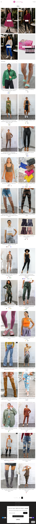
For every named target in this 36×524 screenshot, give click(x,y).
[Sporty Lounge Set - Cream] (7, 308)
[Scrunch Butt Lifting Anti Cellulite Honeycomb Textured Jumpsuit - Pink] (25, 278)
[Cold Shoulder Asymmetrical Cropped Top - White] (26, 340)
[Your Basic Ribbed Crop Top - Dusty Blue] (10, 246)
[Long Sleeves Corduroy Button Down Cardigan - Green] (8, 431)
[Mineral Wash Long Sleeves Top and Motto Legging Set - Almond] (27, 431)
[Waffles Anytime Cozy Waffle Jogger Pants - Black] (9, 277)
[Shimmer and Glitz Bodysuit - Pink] (10, 185)
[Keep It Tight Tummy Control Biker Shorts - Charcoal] (26, 239)
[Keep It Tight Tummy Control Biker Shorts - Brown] (27, 239)
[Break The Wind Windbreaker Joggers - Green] (26, 309)
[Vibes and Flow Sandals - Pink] (9, 339)
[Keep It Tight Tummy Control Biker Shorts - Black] (25, 239)
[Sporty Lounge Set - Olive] (10, 308)
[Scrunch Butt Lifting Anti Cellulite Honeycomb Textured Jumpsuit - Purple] (24, 278)
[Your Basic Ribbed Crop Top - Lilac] (9, 246)
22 (19, 497)
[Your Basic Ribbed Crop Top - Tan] (8, 246)
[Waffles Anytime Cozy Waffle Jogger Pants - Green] (10, 277)
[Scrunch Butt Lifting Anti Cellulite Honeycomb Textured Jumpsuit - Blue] (23, 278)
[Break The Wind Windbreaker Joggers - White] (29, 309)
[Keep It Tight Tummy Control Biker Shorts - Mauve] (28, 239)
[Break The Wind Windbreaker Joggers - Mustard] (27, 309)
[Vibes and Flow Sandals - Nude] (8, 339)
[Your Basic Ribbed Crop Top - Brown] (7, 246)
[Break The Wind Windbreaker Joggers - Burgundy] (28, 309)
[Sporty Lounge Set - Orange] (9, 308)
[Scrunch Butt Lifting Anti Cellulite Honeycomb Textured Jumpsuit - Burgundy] (26, 278)
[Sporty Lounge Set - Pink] (8, 308)
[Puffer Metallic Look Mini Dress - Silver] (8, 461)
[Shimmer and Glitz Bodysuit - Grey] (11, 185)
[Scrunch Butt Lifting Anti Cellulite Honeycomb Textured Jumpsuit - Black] (22, 278)
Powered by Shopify (18, 523)
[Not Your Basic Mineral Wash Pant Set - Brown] (26, 492)
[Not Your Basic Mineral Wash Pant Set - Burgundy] (27, 492)
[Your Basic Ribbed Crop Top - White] (5, 246)
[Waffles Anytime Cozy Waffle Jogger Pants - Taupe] (8, 277)
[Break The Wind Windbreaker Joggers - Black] (25, 309)
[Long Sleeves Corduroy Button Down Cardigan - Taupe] (9, 431)
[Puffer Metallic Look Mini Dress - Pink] (9, 461)
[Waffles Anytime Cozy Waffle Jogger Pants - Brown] (7, 277)
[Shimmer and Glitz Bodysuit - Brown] (9, 185)
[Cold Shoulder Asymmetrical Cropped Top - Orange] (25, 340)
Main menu (17, 502)
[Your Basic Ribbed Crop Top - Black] (6, 246)
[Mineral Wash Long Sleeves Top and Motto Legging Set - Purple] (26, 431)
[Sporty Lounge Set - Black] (6, 308)
